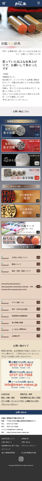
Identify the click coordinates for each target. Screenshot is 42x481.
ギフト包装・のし (18, 302)
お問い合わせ (25, 442)
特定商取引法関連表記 (20, 316)
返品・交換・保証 (8, 398)
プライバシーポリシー (9, 404)
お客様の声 (16, 336)
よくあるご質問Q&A (19, 329)
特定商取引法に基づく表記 (30, 398)
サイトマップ (6, 449)
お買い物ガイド (7, 442)
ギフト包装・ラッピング (10, 401)
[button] (38, 6)
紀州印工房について (8, 438)
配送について (16, 264)
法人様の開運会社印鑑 (28, 453)
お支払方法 (5, 394)
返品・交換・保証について (21, 271)
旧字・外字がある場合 (20, 309)
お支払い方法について (20, 257)
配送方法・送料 (26, 394)
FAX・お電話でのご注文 (29, 401)
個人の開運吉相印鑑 (8, 453)
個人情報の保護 (17, 322)
